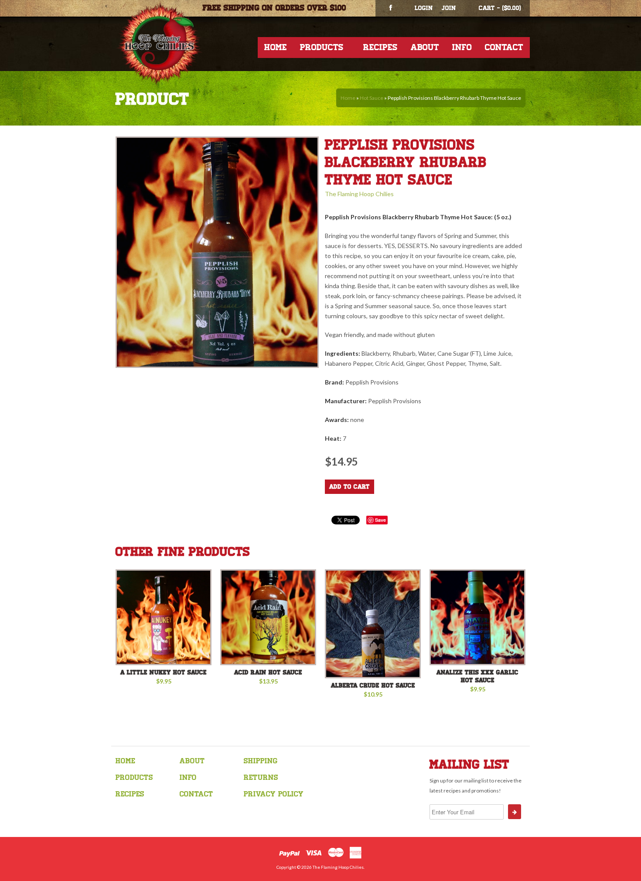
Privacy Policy (273, 794)
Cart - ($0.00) (500, 8)
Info (462, 47)
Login (424, 8)
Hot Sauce (371, 98)
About (425, 47)
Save (380, 520)
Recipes (380, 47)
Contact (504, 47)
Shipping (260, 760)
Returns (261, 777)
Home (275, 47)
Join (449, 8)
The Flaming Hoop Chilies (359, 193)
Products (322, 47)
